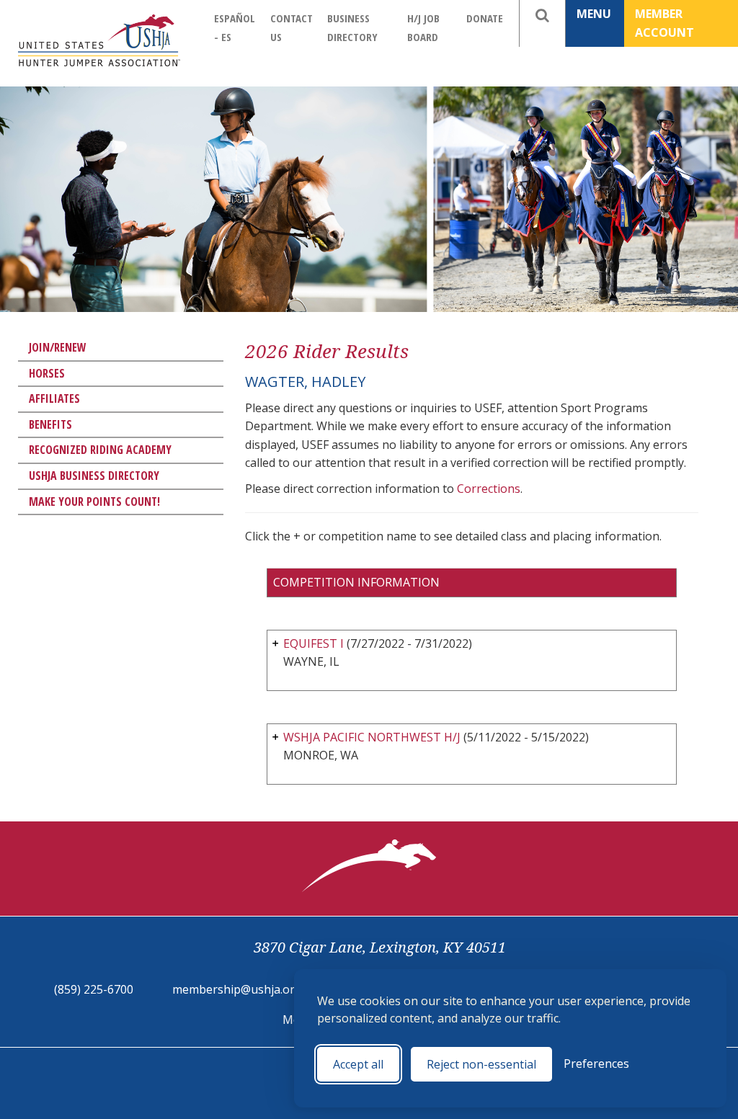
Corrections (488, 488)
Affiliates (54, 398)
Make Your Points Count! (94, 501)
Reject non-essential (481, 1064)
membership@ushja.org (237, 989)
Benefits (50, 424)
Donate (484, 18)
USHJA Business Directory (94, 475)
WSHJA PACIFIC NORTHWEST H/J (372, 737)
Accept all (358, 1064)
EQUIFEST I (313, 643)
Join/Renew (57, 347)
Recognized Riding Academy (100, 450)
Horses (47, 373)
